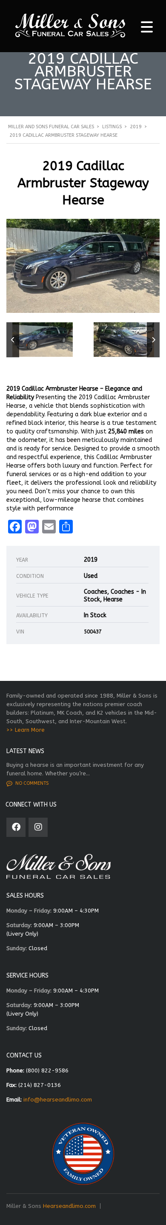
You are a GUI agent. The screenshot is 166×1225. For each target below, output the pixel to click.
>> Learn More (25, 730)
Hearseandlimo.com (69, 1206)
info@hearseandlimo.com (57, 1099)
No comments (32, 783)
